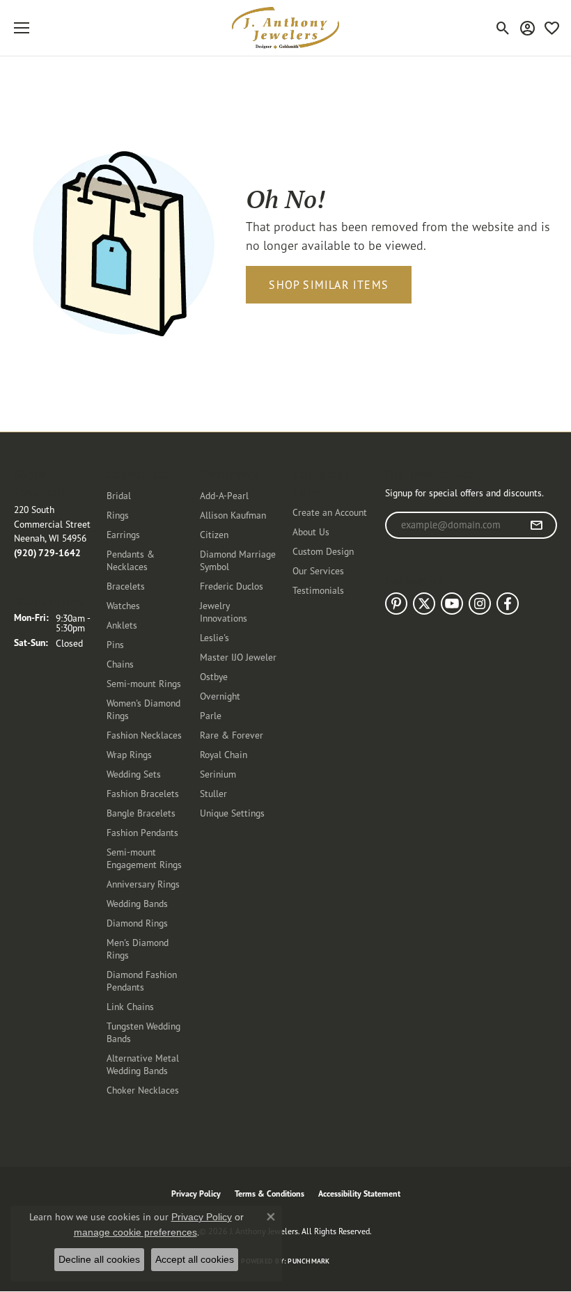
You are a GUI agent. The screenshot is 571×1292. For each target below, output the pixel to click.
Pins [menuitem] (115, 644)
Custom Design (323, 551)
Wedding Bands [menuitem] (137, 903)
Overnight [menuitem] (220, 696)
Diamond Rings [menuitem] (137, 923)
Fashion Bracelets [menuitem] (143, 793)
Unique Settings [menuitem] (232, 813)
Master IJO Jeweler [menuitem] (238, 657)
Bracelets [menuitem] (126, 586)
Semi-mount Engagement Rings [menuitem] (144, 858)
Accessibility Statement (359, 1193)
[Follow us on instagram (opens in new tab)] (480, 603)
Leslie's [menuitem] (214, 637)
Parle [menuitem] (210, 715)
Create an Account (329, 512)
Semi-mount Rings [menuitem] (144, 683)
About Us (310, 531)
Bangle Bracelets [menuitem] (141, 813)
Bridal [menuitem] (119, 495)
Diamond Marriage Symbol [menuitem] (238, 560)
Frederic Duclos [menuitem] (231, 586)
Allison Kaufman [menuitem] (233, 515)
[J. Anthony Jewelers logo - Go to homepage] (285, 28)
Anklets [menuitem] (122, 625)
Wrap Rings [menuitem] (129, 754)
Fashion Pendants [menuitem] (142, 832)
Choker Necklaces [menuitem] (143, 1090)
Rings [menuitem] (118, 515)
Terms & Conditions (269, 1193)
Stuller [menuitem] (213, 793)
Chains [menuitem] (120, 664)
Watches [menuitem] (123, 605)
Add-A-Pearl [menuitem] (224, 495)
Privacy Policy (196, 1193)
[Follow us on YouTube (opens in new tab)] (452, 603)
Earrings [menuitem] (123, 534)
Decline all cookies (99, 1259)
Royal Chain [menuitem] (223, 754)
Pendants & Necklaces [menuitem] (131, 560)
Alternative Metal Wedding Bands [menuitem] (143, 1064)
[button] (503, 28)
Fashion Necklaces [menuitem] (144, 735)
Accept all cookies (194, 1259)
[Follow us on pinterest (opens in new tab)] (396, 603)
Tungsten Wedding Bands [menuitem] (143, 1032)
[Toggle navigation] (21, 27)
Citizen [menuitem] (214, 534)
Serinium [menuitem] (218, 774)
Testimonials (318, 590)
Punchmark (308, 1261)
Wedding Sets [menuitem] (134, 774)
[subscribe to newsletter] (536, 525)
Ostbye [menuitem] (214, 676)
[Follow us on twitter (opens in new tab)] (424, 603)
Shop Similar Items (329, 285)
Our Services (318, 570)
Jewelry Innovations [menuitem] (223, 611)
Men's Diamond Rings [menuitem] (138, 948)
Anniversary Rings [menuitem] (143, 884)
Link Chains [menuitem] (130, 1006)
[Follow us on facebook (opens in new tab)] (507, 603)
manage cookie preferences (135, 1232)
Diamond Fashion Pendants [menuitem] (142, 980)
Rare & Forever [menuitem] (231, 735)
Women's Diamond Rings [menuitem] (143, 709)
